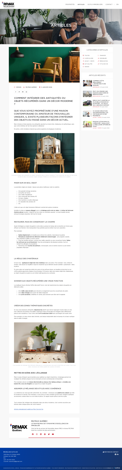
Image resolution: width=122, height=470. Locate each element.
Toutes (87, 55)
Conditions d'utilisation (88, 468)
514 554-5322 (11, 459)
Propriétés (69, 4)
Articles (81, 4)
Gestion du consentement (103, 468)
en (117, 4)
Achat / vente (89, 61)
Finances (102, 55)
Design (18, 87)
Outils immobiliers (95, 4)
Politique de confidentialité (73, 468)
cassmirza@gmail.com (15, 461)
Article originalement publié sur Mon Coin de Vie (28, 409)
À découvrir (88, 58)
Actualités (88, 64)
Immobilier (103, 58)
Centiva (117, 467)
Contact (109, 4)
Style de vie (103, 64)
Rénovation (103, 61)
